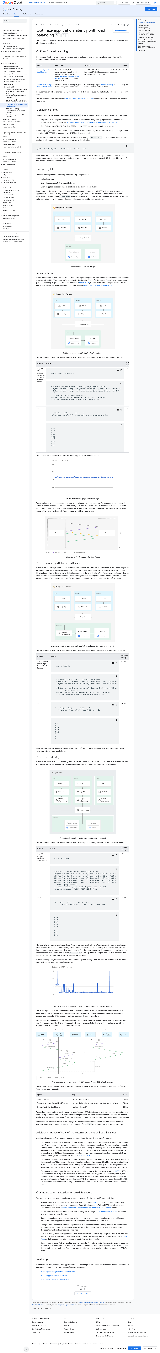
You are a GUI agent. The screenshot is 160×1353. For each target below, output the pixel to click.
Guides (16, 14)
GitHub (98, 1322)
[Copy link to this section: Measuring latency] (60, 110)
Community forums (70, 1322)
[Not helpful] (127, 25)
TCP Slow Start (84, 1156)
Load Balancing (14, 9)
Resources (39, 14)
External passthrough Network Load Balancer (58, 1272)
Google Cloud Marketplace (41, 1329)
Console (125, 3)
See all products (37, 1322)
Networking (59, 25)
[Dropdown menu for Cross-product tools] (67, 2)
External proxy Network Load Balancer (55, 1279)
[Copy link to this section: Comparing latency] (61, 169)
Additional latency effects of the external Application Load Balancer (85, 1208)
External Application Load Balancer (54, 1276)
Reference (27, 14)
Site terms (54, 1344)
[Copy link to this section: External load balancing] (61, 757)
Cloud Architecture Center (105, 1332)
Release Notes (69, 1329)
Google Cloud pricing (39, 1325)
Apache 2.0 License (38, 1305)
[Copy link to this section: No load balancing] (56, 273)
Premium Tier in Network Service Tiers (79, 99)
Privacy (45, 1344)
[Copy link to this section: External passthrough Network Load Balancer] (84, 563)
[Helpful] (124, 25)
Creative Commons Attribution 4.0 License (91, 1302)
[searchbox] (15, 21)
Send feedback (121, 31)
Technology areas (35, 3)
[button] (14, 51)
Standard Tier (84, 283)
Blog (129, 1322)
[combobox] (106, 3)
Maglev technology (107, 85)
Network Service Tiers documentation (97, 285)
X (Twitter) (131, 1329)
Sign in (154, 2)
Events (130, 1325)
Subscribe (134, 1348)
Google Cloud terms (66, 1344)
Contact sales (36, 1332)
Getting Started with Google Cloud (107, 1325)
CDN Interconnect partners (107, 1212)
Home (38, 25)
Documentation (48, 25)
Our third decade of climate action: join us (89, 1344)
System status (69, 1332)
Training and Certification (104, 1336)
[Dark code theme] (126, 146)
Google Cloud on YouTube (137, 1332)
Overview (6, 14)
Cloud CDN (96, 1202)
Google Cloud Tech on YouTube (138, 1336)
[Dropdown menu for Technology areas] (44, 2)
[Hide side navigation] (26, 1349)
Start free (151, 9)
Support (66, 1325)
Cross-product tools (57, 3)
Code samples (101, 1329)
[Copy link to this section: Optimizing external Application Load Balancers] (94, 1192)
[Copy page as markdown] (64, 35)
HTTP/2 (118, 1171)
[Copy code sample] (121, 370)
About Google (36, 1344)
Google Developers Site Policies (67, 1305)
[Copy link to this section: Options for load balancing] (70, 51)
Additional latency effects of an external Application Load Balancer (92, 122)
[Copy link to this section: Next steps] (51, 1259)
